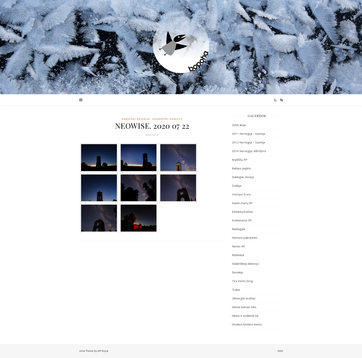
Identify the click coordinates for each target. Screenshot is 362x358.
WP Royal (102, 351)
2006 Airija (239, 125)
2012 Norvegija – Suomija (248, 142)
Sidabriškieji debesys (245, 263)
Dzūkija (236, 185)
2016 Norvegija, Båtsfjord (249, 151)
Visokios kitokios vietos (247, 324)
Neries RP (238, 246)
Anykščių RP (239, 159)
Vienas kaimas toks (244, 307)
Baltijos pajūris (241, 168)
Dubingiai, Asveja (243, 177)
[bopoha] (181, 45)
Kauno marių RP (242, 203)
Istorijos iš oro (241, 194)
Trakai (236, 289)
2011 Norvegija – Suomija (248, 133)
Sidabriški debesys (167, 119)
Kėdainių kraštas (242, 211)
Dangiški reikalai (136, 119)
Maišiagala (238, 229)
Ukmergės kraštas (243, 298)
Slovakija (237, 272)
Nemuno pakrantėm (244, 237)
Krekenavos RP (242, 220)
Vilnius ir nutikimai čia (245, 315)
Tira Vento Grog (242, 281)
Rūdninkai (238, 255)
